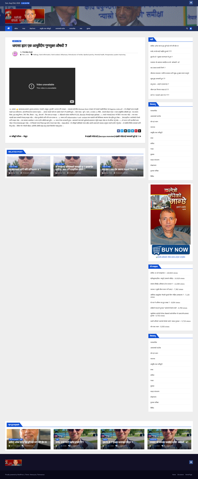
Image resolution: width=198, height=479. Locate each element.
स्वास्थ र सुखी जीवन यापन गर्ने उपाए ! (161, 289)
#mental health (99, 54)
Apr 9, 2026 (155, 446)
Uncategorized (13, 439)
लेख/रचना (32, 28)
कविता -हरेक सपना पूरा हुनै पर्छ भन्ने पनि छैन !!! (164, 46)
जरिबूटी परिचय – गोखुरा (19, 136)
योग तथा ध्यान (154, 327)
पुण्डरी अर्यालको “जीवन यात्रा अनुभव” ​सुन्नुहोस (171, 257)
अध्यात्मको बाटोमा (60, 28)
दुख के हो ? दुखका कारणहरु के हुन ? (161, 57)
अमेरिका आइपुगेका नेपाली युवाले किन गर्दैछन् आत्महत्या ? (167, 295)
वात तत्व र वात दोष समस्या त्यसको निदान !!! (119, 169)
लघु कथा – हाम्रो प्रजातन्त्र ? (159, 84)
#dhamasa (64, 54)
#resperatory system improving (115, 54)
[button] (187, 28)
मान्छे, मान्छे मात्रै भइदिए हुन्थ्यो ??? (161, 51)
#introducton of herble (75, 54)
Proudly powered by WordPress (14, 474)
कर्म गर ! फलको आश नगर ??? (159, 95)
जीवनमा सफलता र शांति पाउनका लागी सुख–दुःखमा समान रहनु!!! (169, 73)
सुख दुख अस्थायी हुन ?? (157, 79)
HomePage (188, 474)
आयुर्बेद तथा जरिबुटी (156, 132)
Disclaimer (180, 474)
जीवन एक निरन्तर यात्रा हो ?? (159, 89)
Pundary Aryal (27, 52)
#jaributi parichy (89, 54)
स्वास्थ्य (152, 127)
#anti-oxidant (55, 54)
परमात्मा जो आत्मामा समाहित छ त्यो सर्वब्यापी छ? (165, 62)
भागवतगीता (72, 28)
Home (174, 474)
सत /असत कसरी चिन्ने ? (157, 68)
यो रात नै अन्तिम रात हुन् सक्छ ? (160, 302)
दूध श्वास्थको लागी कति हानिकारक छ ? (25, 169)
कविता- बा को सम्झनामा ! (157, 273)
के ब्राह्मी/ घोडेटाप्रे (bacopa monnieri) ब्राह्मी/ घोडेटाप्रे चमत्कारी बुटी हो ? (112, 136)
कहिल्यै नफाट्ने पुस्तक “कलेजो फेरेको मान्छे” (163, 308)
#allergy (35, 54)
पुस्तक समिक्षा (154, 171)
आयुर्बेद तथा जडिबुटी (45, 28)
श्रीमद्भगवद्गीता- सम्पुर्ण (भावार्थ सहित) (161, 278)
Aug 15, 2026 (15, 446)
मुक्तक (88, 28)
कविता (16, 28)
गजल (23, 28)
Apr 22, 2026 (109, 446)
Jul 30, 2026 (62, 446)
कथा (81, 28)
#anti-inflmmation (45, 54)
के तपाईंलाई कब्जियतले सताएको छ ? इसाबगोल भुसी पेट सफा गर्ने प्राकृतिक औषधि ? (74, 168)
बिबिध (152, 176)
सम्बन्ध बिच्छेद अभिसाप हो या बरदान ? (161, 284)
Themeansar (40, 474)
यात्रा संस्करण (154, 160)
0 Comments (28, 446)
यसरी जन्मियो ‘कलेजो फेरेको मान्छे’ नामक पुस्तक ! (165, 321)
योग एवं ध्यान (154, 122)
